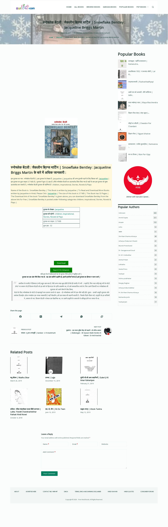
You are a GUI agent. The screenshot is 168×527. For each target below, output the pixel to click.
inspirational (88, 33)
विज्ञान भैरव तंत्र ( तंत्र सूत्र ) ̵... (138, 113)
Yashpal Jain (123, 302)
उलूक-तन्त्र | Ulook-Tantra (91, 409)
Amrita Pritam (123, 260)
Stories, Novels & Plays (101, 33)
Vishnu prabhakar (125, 278)
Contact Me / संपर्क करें (50, 492)
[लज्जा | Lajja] (61, 365)
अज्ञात (120, 232)
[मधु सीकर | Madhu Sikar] (26, 365)
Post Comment (49, 473)
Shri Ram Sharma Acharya (128, 236)
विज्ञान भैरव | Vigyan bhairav (139, 133)
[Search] (153, 7)
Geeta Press (123, 269)
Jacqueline (103, 178)
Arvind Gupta (123, 218)
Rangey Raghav (124, 283)
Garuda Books (109, 7)
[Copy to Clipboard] (102, 317)
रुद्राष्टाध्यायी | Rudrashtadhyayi (141, 81)
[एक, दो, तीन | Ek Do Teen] (61, 396)
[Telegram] (61, 317)
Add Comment (49, 452)
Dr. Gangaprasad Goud (127, 250)
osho (120, 227)
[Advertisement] (61, 68)
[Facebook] (20, 317)
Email (75, 444)
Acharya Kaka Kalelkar (126, 288)
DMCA (66, 492)
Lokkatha (122, 264)
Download (61, 263)
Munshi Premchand (125, 246)
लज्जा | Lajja (50, 377)
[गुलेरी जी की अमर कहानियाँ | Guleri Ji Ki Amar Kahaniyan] (96, 365)
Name (46, 444)
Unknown (122, 213)
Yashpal (121, 274)
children (79, 33)
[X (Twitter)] (41, 317)
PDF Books (141, 7)
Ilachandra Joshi (124, 297)
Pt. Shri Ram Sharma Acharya (129, 292)
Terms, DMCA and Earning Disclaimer (88, 492)
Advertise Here (31, 492)
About (16, 492)
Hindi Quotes (129, 492)
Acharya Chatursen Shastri (128, 241)
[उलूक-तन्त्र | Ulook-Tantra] (96, 396)
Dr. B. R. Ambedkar (125, 255)
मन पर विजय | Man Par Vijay (139, 154)
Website (104, 444)
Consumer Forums (147, 492)
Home (69, 7)
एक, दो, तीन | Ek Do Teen (55, 409)
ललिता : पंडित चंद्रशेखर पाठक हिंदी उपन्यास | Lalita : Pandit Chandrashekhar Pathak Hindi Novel (25, 412)
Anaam (121, 222)
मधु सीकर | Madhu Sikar (19, 377)
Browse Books (93, 7)
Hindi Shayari (112, 492)
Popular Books (126, 7)
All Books (79, 7)
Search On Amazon (61, 270)
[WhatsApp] (81, 317)
